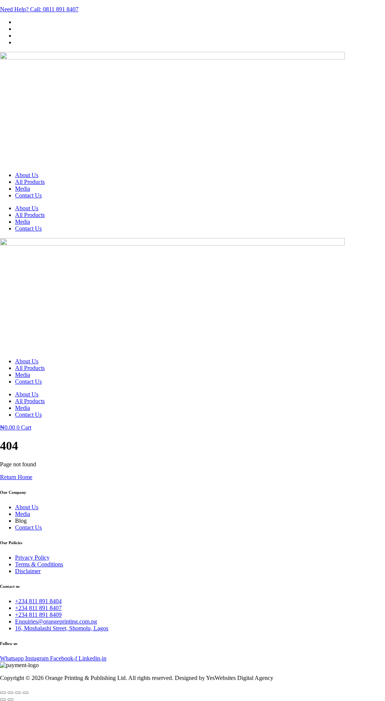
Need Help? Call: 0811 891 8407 (39, 9)
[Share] (18, 693)
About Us (26, 175)
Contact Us (28, 195)
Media (22, 188)
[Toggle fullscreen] (11, 693)
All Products (30, 182)
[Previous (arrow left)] (3, 699)
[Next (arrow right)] (11, 699)
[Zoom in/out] (3, 693)
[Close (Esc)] (26, 693)
